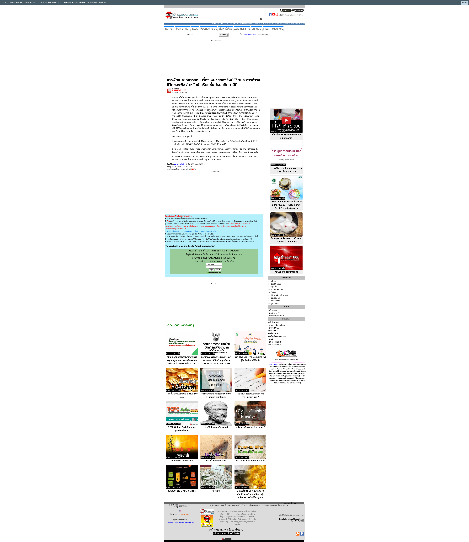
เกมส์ (271, 339)
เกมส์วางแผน (277, 378)
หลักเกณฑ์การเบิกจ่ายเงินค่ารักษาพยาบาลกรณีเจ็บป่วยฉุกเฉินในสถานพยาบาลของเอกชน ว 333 (216, 360)
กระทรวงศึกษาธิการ (277, 325)
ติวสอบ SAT (274, 331)
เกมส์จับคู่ (283, 376)
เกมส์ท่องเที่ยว (286, 366)
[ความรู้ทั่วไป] (277, 30)
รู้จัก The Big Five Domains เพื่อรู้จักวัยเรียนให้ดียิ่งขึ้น (250, 358)
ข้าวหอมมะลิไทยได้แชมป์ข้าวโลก (250, 460)
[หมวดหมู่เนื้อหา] (225, 30)
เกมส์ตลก (272, 373)
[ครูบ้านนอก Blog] (194, 30)
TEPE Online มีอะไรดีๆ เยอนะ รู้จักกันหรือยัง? (182, 429)
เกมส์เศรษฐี (296, 376)
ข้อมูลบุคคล (275, 298)
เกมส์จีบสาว (274, 380)
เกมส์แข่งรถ (282, 364)
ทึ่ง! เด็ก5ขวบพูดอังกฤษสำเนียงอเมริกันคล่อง (286, 136)
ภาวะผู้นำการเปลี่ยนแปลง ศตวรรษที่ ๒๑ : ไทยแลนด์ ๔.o (286, 170)
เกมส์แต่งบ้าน (288, 383)
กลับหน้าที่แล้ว (263, 35)
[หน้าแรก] (169, 30)
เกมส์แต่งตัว (278, 366)
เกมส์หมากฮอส (296, 366)
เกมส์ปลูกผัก (285, 371)
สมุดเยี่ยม (274, 287)
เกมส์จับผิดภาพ (301, 371)
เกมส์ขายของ (297, 369)
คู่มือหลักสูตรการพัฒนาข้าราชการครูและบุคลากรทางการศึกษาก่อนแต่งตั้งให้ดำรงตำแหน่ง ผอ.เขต (182, 360)
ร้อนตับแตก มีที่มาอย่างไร (182, 460)
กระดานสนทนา (277, 290)
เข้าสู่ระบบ (273, 310)
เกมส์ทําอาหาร (297, 373)
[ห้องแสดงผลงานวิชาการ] (242, 30)
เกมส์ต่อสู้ (289, 364)
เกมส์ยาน (295, 380)
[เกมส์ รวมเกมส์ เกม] (266, 30)
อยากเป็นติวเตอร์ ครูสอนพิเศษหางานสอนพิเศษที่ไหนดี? (216, 395)
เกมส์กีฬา (289, 376)
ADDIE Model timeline (286, 272)
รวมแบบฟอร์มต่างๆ (276, 316)
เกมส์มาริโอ (294, 378)
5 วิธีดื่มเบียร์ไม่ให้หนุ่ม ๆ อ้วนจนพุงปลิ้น (182, 395)
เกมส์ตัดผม (279, 373)
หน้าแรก (274, 281)
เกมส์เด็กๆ (277, 371)
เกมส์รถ (283, 369)
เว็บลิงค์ (273, 292)
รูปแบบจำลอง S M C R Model (182, 491)
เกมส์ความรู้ (297, 383)
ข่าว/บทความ (276, 284)
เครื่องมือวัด (273, 334)
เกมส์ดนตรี (289, 369)
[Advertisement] (216, 61)
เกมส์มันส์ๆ (280, 383)
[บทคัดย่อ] (256, 30)
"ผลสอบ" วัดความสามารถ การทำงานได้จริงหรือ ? (250, 395)
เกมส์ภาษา (296, 364)
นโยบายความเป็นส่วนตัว (97, 3)
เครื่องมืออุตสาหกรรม (277, 336)
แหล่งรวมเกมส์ (275, 342)
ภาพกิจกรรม (275, 301)
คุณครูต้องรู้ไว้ (274, 313)
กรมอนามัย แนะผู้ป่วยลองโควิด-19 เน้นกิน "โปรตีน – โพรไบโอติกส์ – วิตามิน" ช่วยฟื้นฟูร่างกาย (286, 205)
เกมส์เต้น (277, 369)
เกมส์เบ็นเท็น (283, 380)
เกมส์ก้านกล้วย (287, 373)
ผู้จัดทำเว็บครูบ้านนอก (279, 295)
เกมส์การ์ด (292, 371)
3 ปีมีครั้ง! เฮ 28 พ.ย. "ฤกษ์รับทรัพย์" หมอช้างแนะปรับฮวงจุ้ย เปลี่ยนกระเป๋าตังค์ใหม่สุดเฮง (250, 494)
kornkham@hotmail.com (222, 242)
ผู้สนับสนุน (275, 304)
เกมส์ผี (278, 376)
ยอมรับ (464, 3)
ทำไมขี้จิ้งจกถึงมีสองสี (216, 460)
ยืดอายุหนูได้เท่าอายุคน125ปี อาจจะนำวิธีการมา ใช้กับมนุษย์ (286, 240)
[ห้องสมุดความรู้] (209, 30)
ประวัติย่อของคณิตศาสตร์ (216, 427)
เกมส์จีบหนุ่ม (286, 378)
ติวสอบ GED (274, 328)
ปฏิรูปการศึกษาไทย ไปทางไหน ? (250, 427)
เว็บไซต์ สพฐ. (274, 322)
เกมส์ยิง (289, 380)
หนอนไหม (216, 491)
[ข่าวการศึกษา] (182, 30)
